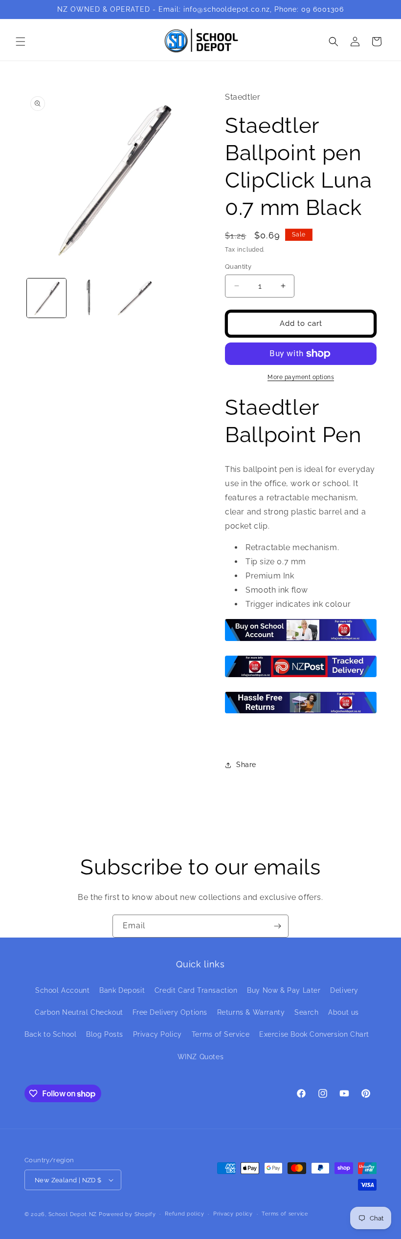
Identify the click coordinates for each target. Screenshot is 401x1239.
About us (343, 1012)
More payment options (300, 377)
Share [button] (246, 765)
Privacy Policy (157, 1034)
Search (306, 1012)
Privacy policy (233, 1214)
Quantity (238, 266)
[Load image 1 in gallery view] (46, 298)
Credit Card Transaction (196, 990)
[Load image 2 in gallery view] (90, 298)
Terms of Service (221, 1034)
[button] (20, 41)
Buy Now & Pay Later (283, 990)
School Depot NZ (72, 1214)
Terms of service (285, 1214)
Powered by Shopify (127, 1214)
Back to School (50, 1034)
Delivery (344, 990)
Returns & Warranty (251, 1012)
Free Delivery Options (170, 1012)
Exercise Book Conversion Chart (314, 1034)
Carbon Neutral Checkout (79, 1012)
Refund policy (184, 1214)
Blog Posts (104, 1034)
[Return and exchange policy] (301, 712)
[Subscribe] (277, 926)
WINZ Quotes (201, 1057)
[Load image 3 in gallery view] (134, 298)
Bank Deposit (122, 990)
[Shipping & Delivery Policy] (301, 676)
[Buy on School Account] (301, 640)
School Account (62, 990)
